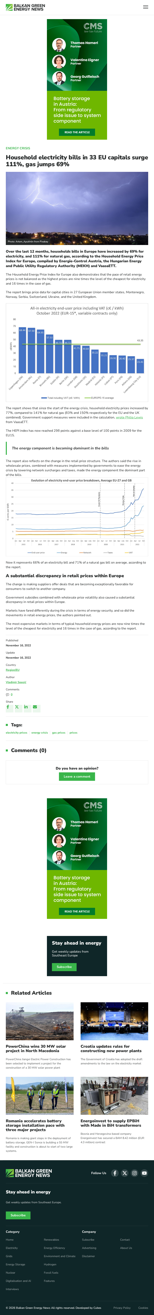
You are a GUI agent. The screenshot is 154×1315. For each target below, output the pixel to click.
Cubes (97, 1308)
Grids (9, 1256)
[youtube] (144, 1173)
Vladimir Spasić (16, 682)
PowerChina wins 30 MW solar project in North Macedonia (36, 1048)
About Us (126, 1248)
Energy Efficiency (54, 1248)
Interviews (12, 1289)
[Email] (37, 708)
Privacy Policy (122, 1308)
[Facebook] (9, 708)
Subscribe (64, 967)
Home (9, 1239)
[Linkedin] (27, 708)
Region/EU (12, 670)
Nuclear (10, 1272)
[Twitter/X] (18, 708)
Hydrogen (50, 1264)
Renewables (51, 1239)
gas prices (58, 733)
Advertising (89, 1248)
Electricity (12, 1248)
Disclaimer (88, 1256)
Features (49, 1281)
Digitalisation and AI (18, 1281)
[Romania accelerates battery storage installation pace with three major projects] (40, 1096)
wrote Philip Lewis (129, 417)
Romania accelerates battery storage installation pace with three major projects (35, 1125)
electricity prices (16, 733)
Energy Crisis (18, 148)
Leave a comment (77, 776)
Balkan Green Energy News (33, 1308)
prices (73, 733)
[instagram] (134, 1173)
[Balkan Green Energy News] (25, 7)
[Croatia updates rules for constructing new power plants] (114, 1021)
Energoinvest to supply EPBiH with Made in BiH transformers (111, 1123)
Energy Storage (15, 1264)
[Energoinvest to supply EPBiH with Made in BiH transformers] (114, 1096)
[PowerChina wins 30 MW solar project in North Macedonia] (40, 1021)
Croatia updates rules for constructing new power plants (111, 1048)
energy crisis (39, 733)
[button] (145, 7)
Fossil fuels (51, 1272)
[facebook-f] (115, 1173)
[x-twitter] (125, 1173)
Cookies (143, 1308)
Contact (125, 1239)
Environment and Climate (59, 1256)
